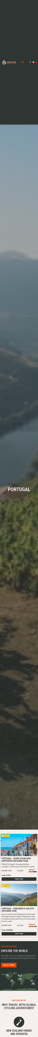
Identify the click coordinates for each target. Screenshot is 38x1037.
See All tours (8, 965)
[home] (8, 62)
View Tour (19, 879)
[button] (22, 62)
